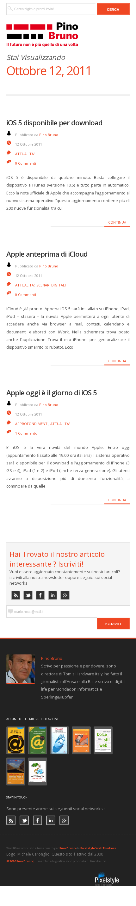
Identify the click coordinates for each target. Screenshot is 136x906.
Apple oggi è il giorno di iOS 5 (51, 392)
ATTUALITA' (24, 153)
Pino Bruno (48, 134)
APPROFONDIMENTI (31, 423)
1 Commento (26, 433)
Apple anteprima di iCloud (47, 254)
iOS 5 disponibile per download (54, 123)
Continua (117, 222)
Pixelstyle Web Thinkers (98, 848)
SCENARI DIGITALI (51, 285)
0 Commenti (25, 163)
